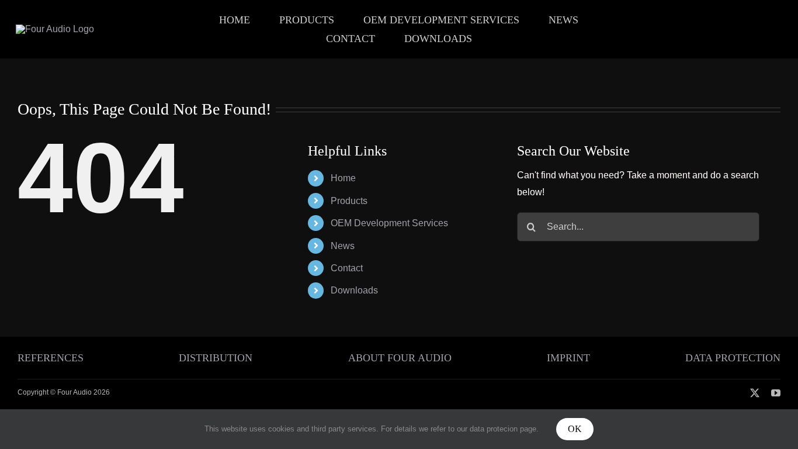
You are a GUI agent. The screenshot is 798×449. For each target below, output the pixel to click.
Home (343, 178)
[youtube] (775, 393)
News (343, 246)
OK (575, 429)
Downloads (354, 290)
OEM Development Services (389, 223)
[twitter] (754, 393)
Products (349, 201)
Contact (347, 268)
